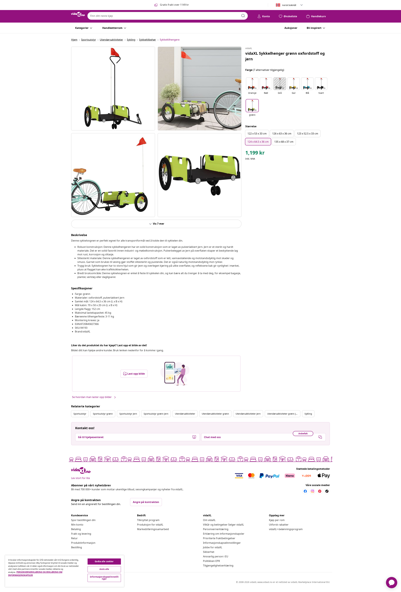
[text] (255, 153)
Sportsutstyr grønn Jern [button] (156, 413)
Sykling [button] (308, 413)
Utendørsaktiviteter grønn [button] (215, 413)
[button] (171, 5)
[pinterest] (319, 491)
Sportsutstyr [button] (79, 413)
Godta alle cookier (104, 561)
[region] (64, 571)
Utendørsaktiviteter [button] (185, 413)
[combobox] (167, 16)
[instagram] (312, 491)
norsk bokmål (289, 5)
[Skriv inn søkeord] (243, 15)
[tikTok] (326, 491)
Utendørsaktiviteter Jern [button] (248, 413)
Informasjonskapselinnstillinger (222, 543)
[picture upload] (175, 374)
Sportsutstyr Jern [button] (128, 413)
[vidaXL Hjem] (78, 14)
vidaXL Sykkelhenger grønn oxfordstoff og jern (285, 56)
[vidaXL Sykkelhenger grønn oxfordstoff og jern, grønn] (113, 88)
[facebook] (305, 491)
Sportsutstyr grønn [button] (103, 413)
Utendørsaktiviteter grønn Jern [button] (283, 413)
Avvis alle (104, 569)
